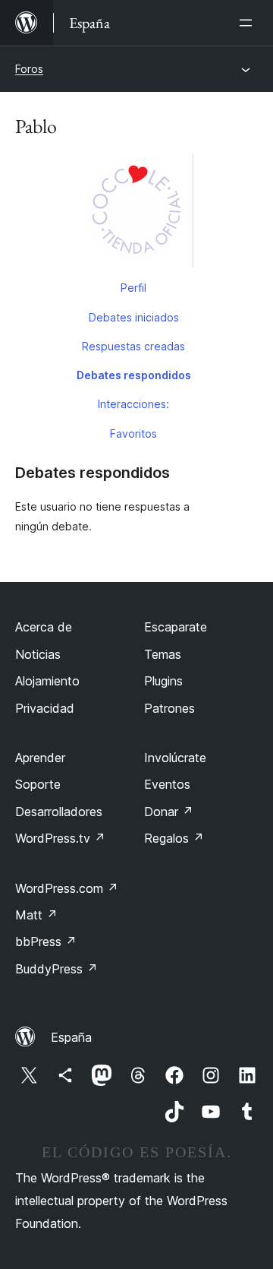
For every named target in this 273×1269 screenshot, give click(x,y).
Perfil (133, 287)
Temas (162, 654)
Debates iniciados (134, 317)
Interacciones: (133, 403)
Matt (36, 914)
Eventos (167, 784)
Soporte (38, 784)
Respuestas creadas (133, 346)
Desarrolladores (58, 811)
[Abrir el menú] (248, 23)
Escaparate (175, 626)
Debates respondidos (134, 375)
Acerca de (43, 626)
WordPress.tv (60, 838)
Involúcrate (175, 757)
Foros (29, 68)
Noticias (38, 654)
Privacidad (44, 708)
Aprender (40, 757)
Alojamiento (47, 680)
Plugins (163, 680)
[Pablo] (136, 213)
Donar (168, 811)
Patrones (169, 708)
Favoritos (133, 433)
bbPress (46, 941)
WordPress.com (66, 888)
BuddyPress (56, 968)
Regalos (174, 838)
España (71, 1037)
